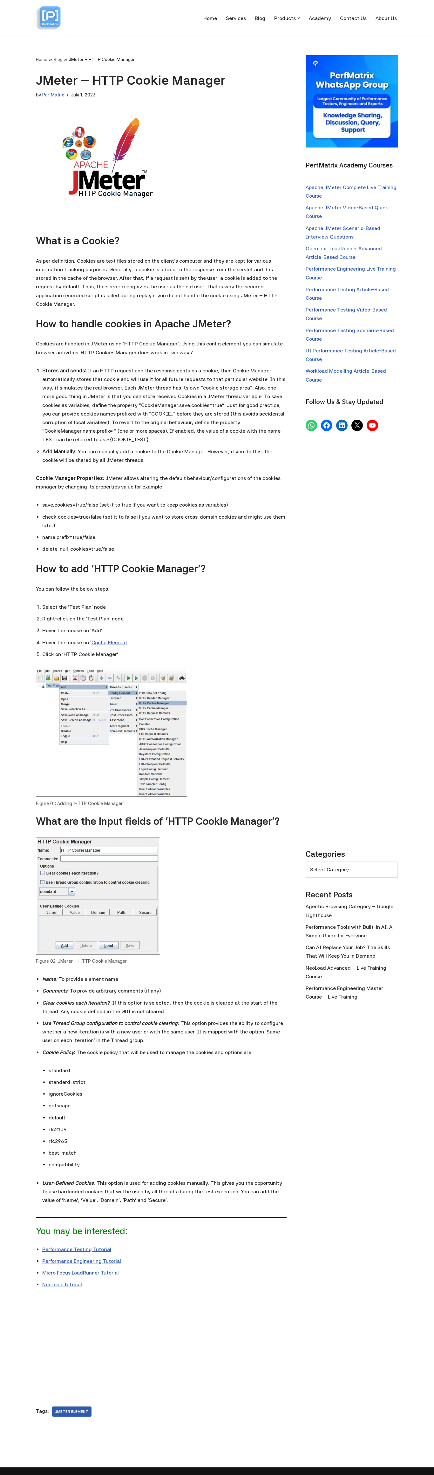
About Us (386, 18)
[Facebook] (326, 425)
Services (236, 18)
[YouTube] (372, 425)
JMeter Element (71, 1411)
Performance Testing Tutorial (76, 1249)
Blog (260, 18)
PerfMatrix (53, 94)
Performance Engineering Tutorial (81, 1261)
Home (210, 18)
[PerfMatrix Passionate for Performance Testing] (48, 18)
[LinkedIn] (342, 425)
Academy (320, 18)
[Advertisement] (161, 1343)
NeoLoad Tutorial (62, 1285)
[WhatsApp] (311, 425)
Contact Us (353, 18)
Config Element (109, 642)
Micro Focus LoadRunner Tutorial (80, 1273)
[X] (357, 425)
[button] (298, 18)
